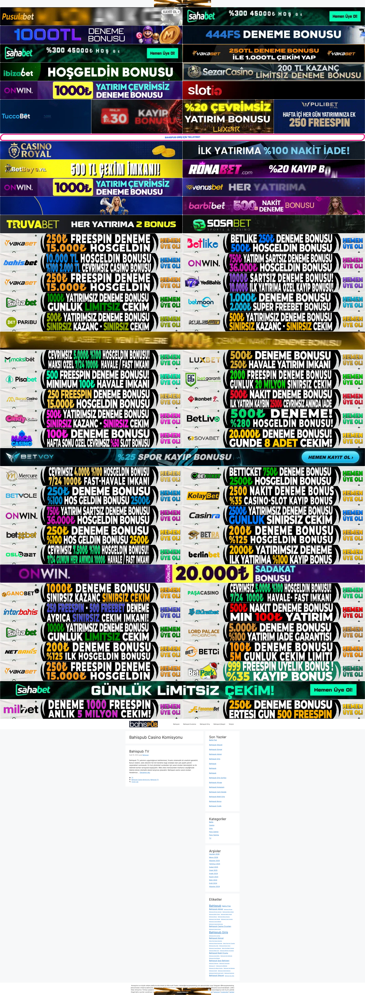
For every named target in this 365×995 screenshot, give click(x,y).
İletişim (231, 724)
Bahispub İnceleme (189, 724)
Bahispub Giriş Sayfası (217, 778)
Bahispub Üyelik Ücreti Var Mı (216, 973)
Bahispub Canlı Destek (217, 792)
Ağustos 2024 (214, 886)
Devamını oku (145, 772)
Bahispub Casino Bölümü (215, 921)
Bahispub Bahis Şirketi (226, 914)
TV (132, 777)
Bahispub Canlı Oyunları (227, 919)
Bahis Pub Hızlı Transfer (229, 943)
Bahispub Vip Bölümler (221, 966)
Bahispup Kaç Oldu (229, 975)
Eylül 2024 (213, 883)
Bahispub (176, 724)
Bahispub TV (139, 751)
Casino (211, 825)
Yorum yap (134, 782)
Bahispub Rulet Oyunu (218, 953)
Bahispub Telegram (213, 963)
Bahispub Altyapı (215, 782)
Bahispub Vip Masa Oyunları (216, 968)
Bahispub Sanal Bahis (214, 956)
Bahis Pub (213, 740)
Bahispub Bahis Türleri (214, 914)
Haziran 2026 (214, 854)
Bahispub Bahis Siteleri (228, 912)
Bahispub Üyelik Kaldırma (224, 970)
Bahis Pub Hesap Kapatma (215, 941)
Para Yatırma (214, 835)
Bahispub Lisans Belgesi (215, 948)
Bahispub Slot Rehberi (214, 958)
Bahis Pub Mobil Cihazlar (228, 948)
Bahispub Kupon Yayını (224, 945)
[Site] (91, 243)
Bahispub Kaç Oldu (213, 945)
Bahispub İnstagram (216, 787)
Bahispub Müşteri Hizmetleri (227, 950)
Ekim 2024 (213, 880)
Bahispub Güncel (215, 749)
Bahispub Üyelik (215, 806)
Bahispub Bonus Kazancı (224, 916)
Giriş (211, 828)
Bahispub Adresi (215, 754)
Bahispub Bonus (215, 801)
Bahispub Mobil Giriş (217, 797)
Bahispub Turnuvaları (224, 963)
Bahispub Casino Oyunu (215, 929)
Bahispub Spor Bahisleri (219, 961)
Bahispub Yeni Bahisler (229, 968)
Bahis (211, 822)
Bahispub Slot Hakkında (226, 956)
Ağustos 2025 (214, 861)
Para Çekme (213, 832)
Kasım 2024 (213, 877)
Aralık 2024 (213, 874)
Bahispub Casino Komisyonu (140, 779)
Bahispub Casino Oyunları (220, 926)
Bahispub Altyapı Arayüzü (215, 912)
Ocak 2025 (213, 870)
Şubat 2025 (213, 867)
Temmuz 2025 (214, 864)
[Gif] (182, 341)
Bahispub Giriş (205, 724)
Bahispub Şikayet (219, 724)
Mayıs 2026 (213, 857)
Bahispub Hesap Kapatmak (215, 943)
